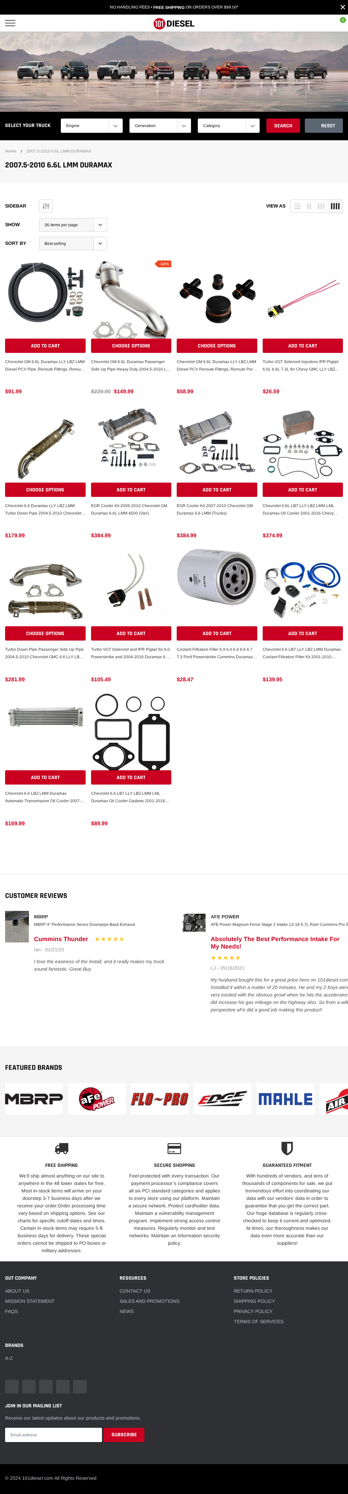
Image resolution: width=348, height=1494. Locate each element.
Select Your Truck (28, 125)
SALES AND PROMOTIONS (149, 1301)
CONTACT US (135, 1291)
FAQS (11, 1311)
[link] (45, 300)
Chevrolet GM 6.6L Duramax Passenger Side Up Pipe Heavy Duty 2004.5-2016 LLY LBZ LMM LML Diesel (131, 366)
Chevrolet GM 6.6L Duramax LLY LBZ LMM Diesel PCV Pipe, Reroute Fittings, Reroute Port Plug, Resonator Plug (45, 366)
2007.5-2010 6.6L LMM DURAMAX (59, 151)
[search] (27, 23)
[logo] (174, 23)
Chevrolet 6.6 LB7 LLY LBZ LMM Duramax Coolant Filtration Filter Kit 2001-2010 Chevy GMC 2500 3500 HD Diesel (302, 654)
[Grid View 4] (335, 206)
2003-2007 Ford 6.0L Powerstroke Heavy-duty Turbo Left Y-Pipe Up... (79, 1465)
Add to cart (45, 345)
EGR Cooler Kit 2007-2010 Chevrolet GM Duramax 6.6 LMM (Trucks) (215, 509)
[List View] (297, 206)
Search (283, 125)
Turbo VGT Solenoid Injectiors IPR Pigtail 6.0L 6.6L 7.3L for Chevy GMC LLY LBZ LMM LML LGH (300, 366)
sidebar (15, 206)
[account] (322, 23)
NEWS (127, 1311)
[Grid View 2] (309, 206)
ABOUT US (17, 1291)
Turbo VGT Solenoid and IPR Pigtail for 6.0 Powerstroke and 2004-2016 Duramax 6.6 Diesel (130, 654)
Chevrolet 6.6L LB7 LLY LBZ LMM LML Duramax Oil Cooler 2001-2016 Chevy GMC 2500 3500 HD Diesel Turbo (298, 510)
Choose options (131, 345)
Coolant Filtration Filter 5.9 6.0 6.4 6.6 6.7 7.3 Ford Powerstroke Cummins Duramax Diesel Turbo (215, 654)
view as (275, 206)
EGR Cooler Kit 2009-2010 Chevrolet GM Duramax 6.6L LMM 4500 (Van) (129, 509)
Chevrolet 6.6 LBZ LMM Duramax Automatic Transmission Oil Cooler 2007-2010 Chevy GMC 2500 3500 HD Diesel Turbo (43, 798)
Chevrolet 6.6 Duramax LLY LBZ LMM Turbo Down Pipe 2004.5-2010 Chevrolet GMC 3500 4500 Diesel (43, 510)
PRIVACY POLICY (253, 1311)
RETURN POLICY (253, 1291)
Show (12, 224)
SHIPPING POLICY (254, 1301)
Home (10, 151)
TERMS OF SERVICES (258, 1321)
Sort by (15, 243)
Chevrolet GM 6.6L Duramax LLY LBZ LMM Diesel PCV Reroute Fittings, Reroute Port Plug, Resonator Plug (216, 366)
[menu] (10, 23)
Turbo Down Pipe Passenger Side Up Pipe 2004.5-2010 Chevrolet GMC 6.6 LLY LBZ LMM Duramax (44, 654)
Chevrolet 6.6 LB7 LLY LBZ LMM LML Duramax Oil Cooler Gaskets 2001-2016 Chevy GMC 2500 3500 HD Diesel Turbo (129, 798)
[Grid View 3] (321, 206)
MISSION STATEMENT (30, 1301)
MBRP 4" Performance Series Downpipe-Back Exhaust (84, 924)
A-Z (9, 1358)
